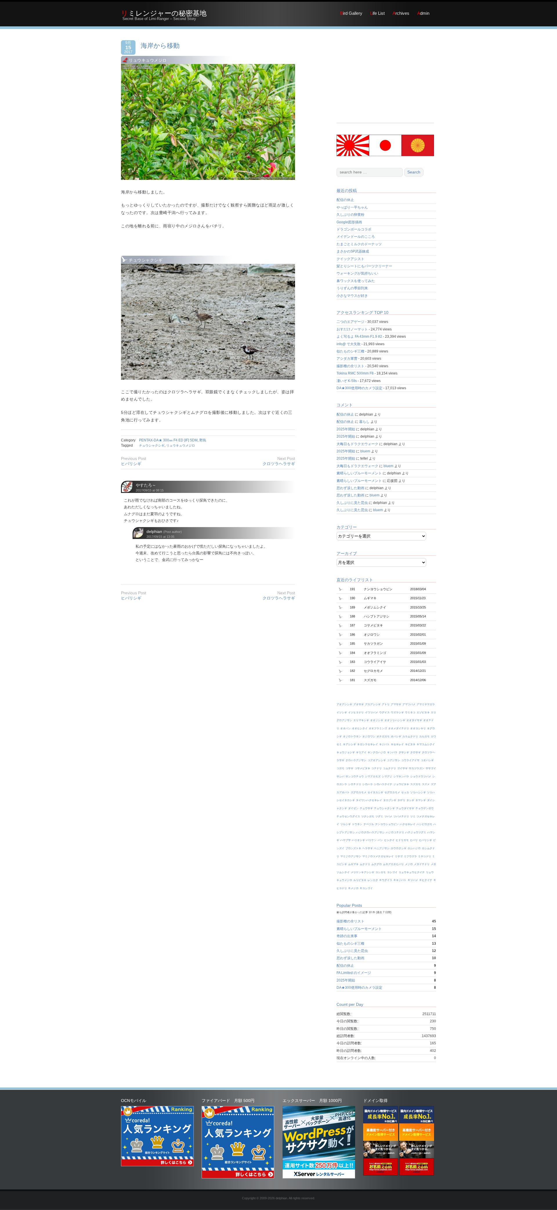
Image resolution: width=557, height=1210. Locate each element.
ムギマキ (353, 864)
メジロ (409, 864)
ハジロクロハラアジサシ (370, 832)
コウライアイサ (410, 760)
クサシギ (404, 752)
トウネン (357, 824)
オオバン (345, 728)
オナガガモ (383, 736)
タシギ (410, 800)
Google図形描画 (349, 222)
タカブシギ (389, 800)
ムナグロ (376, 864)
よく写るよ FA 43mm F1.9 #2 (359, 337)
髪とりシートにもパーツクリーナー (364, 266)
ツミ (412, 816)
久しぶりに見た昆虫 (352, 503)
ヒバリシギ (131, 463)
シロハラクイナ (383, 784)
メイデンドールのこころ (356, 237)
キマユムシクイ (426, 744)
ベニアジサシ (382, 848)
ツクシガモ (367, 816)
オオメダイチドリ (398, 728)
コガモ (340, 768)
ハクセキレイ (407, 824)
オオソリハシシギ (394, 720)
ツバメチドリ (401, 816)
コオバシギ (427, 760)
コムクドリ (389, 768)
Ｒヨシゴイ (366, 888)
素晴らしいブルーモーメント (359, 473)
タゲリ (401, 800)
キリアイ (361, 752)
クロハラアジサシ (356, 760)
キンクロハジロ (377, 752)
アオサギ (358, 704)
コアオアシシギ (377, 760)
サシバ (340, 776)
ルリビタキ (359, 880)
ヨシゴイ (392, 872)
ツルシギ (345, 824)
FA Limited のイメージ (354, 973)
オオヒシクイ (360, 728)
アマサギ (396, 704)
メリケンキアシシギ (362, 872)
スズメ (426, 784)
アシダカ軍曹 (347, 359)
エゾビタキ (423, 712)
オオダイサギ (414, 720)
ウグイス (384, 712)
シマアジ (387, 776)
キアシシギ (349, 744)
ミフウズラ (410, 856)
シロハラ (367, 784)
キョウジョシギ (346, 752)
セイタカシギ (375, 792)
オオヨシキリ (418, 728)
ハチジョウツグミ (415, 832)
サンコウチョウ (355, 776)
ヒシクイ (389, 840)
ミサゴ (399, 856)
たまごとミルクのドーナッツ (359, 244)
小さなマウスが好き (352, 296)
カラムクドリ (410, 736)
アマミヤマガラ (426, 704)
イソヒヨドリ (356, 712)
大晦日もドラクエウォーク (357, 444)
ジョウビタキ (401, 784)
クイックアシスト (350, 259)
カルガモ (424, 736)
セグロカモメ (392, 792)
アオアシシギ (344, 704)
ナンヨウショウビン (387, 824)
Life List (377, 13)
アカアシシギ (373, 704)
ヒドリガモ (402, 840)
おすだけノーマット (352, 329)
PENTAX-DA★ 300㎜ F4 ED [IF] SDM (168, 440)
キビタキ (410, 744)
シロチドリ (354, 784)
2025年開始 (346, 429)
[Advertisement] (385, 82)
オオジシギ (376, 720)
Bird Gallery (351, 13)
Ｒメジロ (353, 888)
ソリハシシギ (418, 792)
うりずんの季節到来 (352, 288)
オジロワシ (368, 736)
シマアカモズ (373, 776)
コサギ (349, 768)
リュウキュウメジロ (180, 445)
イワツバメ (371, 712)
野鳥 (202, 440)
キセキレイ (397, 744)
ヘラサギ (367, 848)
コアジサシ (393, 760)
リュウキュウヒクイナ (412, 872)
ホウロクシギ (398, 848)
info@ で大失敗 (349, 344)
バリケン (371, 840)
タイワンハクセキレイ (369, 800)
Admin (423, 13)
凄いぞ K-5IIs (347, 381)
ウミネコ (410, 712)
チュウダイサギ (405, 808)
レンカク (373, 880)
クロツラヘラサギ (279, 463)
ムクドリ (365, 864)
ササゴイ (431, 768)
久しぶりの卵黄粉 (350, 215)
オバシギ (396, 736)
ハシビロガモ (424, 824)
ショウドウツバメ (420, 776)
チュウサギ (366, 808)
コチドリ (376, 768)
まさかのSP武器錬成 (353, 251)
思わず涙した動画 (350, 488)
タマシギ (420, 800)
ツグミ (379, 816)
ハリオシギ (358, 840)
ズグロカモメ (358, 792)
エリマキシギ (361, 720)
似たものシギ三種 (350, 351)
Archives (401, 13)
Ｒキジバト (399, 880)
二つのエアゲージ (350, 322)
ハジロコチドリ (395, 832)
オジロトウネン (352, 736)
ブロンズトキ (353, 848)
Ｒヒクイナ (425, 880)
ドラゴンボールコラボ (354, 229)
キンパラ (392, 752)
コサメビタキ (362, 768)
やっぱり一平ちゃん (352, 207)
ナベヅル (369, 824)
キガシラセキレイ (367, 744)
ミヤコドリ (424, 856)
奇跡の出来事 (347, 936)
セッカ (405, 792)
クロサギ (415, 752)
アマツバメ (408, 704)
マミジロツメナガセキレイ (378, 856)
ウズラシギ (397, 712)
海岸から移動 (160, 45)
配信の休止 (345, 200)
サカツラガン (416, 768)
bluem (365, 451)
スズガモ (415, 784)
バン (380, 840)
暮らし (364, 422)
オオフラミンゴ (378, 728)
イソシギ (342, 712)
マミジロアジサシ (350, 856)
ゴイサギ (402, 768)
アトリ (386, 704)
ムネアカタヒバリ (393, 864)
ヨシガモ (380, 872)
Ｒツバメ (413, 880)
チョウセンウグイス (348, 816)
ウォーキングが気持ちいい (357, 273)
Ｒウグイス (385, 880)
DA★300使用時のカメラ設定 (359, 388)
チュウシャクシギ (151, 445)
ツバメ (388, 816)
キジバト (384, 744)
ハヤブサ (345, 840)
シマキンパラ (401, 776)
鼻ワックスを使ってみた (356, 281)
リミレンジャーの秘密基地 (164, 13)
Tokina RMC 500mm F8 (355, 373)
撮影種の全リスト (350, 366)
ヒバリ (414, 840)
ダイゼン (353, 808)
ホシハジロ (414, 848)
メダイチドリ (422, 864)
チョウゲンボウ (424, 808)
